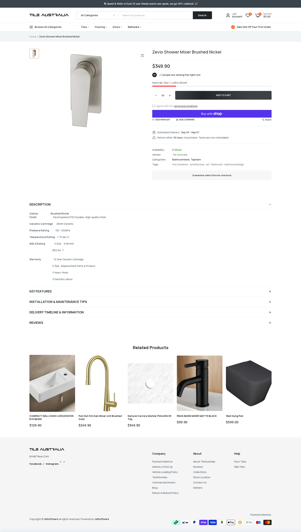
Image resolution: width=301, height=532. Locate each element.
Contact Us (199, 482)
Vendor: (156, 154)
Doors (117, 27)
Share (268, 119)
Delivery (198, 487)
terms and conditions (185, 106)
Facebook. (35, 463)
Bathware (134, 27)
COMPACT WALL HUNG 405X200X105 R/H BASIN (51, 417)
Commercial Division (163, 482)
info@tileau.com (39, 456)
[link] (69, 360)
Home (32, 36)
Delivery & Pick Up (162, 466)
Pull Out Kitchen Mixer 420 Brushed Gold (100, 417)
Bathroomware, (181, 159)
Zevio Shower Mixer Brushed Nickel (186, 52)
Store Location (201, 477)
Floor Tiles (240, 461)
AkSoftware (51, 519)
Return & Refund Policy (165, 493)
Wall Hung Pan (234, 416)
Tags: (155, 164)
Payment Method (162, 461)
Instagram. (52, 463)
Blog (154, 487)
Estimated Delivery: (168, 132)
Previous (29, 392)
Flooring (100, 27)
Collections (199, 472)
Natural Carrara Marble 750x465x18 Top (149, 417)
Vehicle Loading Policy (165, 472)
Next (271, 392)
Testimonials (159, 477)
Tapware (196, 159)
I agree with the (176, 106)
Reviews (198, 466)
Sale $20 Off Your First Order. (254, 27)
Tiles (84, 27)
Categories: (159, 159)
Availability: (158, 149)
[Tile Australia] (49, 15)
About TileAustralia (204, 461)
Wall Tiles (239, 466)
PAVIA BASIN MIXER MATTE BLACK (197, 416)
